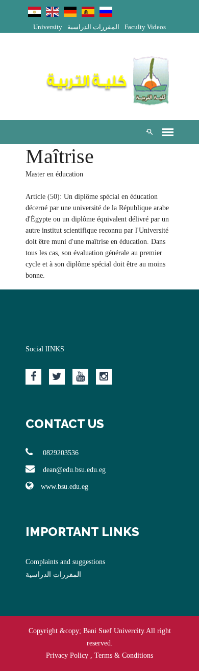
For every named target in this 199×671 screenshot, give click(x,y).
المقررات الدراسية (93, 27)
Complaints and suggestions (65, 562)
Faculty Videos (145, 27)
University (47, 27)
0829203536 (60, 453)
